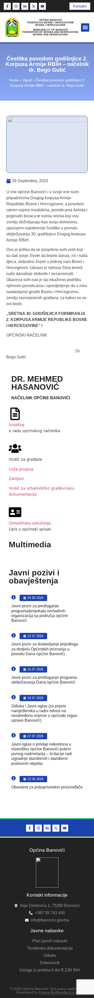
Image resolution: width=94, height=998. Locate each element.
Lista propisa (21, 469)
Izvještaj (16, 424)
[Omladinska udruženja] (15, 512)
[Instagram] (16, 6)
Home (14, 80)
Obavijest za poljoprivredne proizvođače (47, 787)
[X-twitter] (33, 6)
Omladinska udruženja (30, 522)
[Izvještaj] (15, 414)
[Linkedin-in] (24, 6)
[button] (85, 27)
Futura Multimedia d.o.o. (58, 992)
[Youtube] (42, 6)
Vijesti (27, 80)
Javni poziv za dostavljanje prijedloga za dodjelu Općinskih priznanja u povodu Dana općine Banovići (44, 649)
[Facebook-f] (7, 6)
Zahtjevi (16, 478)
